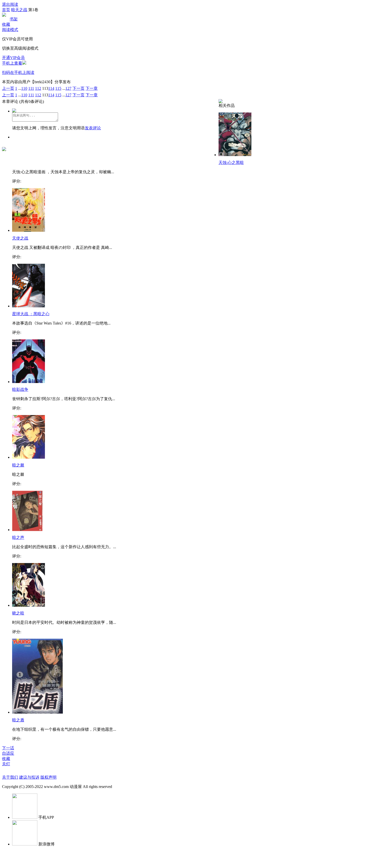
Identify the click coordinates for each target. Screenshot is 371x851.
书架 (14, 19)
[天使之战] (28, 230)
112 (38, 88)
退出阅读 (10, 4)
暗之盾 (18, 720)
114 (51, 88)
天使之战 (20, 238)
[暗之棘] (28, 457)
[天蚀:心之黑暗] (235, 155)
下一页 (78, 88)
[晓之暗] (28, 605)
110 (24, 88)
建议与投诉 (29, 777)
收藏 (6, 24)
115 (58, 88)
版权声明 (48, 777)
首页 (6, 10)
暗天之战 (19, 10)
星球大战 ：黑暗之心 (30, 314)
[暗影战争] (28, 381)
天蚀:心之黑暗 (231, 162)
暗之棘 (18, 465)
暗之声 (18, 537)
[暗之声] (27, 529)
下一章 (92, 88)
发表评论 (93, 128)
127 (68, 88)
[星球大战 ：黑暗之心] (28, 306)
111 (31, 88)
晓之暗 (18, 613)
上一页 (8, 88)
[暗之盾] (37, 712)
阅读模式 (10, 29)
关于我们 (10, 777)
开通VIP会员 (13, 57)
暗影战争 (20, 389)
